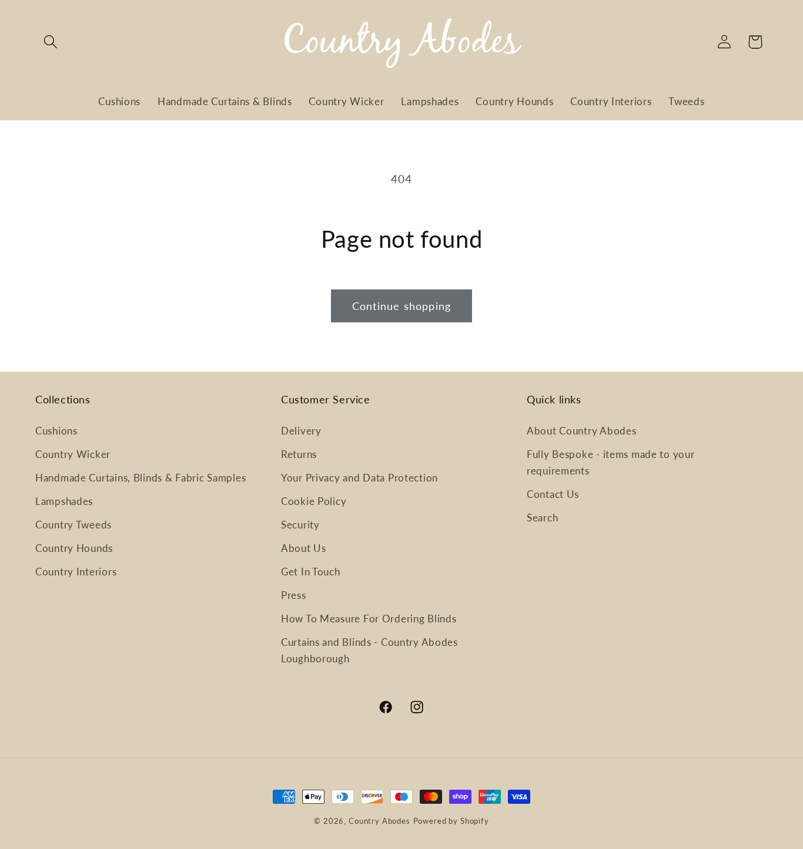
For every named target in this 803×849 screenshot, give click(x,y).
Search (542, 517)
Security (300, 524)
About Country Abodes (581, 430)
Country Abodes (379, 821)
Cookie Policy (313, 501)
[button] (50, 42)
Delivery (301, 430)
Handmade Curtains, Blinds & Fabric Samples (140, 477)
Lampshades (64, 501)
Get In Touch (310, 571)
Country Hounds (74, 548)
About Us (303, 548)
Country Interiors (75, 571)
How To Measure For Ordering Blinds (368, 618)
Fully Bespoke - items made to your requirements (610, 462)
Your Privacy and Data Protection (359, 477)
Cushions (56, 430)
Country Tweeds (73, 524)
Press (293, 595)
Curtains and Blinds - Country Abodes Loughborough (369, 650)
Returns (299, 454)
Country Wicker (73, 454)
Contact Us (553, 494)
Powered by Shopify (451, 821)
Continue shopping (401, 305)
